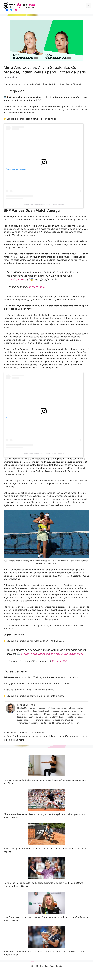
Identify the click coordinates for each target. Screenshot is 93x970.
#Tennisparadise (16, 279)
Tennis (59, 966)
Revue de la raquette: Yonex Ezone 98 (25, 732)
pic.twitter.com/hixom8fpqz (67, 653)
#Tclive (24, 653)
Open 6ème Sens (47, 966)
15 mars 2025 (37, 286)
